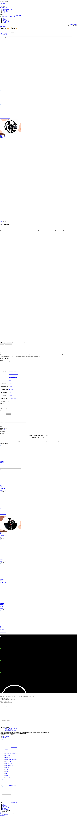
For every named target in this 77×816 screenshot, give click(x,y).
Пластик (10, 392)
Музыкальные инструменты (10, 717)
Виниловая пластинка (13, 374)
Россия (10, 401)
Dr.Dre (1, 559)
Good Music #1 (3, 535)
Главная (1, 118)
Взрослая (11, 371)
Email (1, 426)
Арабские (11, 383)
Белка (1, 221)
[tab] (39, 347)
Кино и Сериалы (8, 718)
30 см (10, 380)
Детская (14, 371)
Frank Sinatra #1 (4, 582)
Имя (1, 424)
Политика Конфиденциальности (11, 728)
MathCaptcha (3, 429)
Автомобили (7, 716)
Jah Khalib (2, 488)
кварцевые (11, 389)
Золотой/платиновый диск (7, 9)
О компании (7, 721)
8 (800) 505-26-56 (73, 24)
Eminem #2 (2, 464)
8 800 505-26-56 (3, 3)
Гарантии (6, 723)
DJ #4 (1, 606)
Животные (11, 368)
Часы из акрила (5, 11)
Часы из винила (5, 12)
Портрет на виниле (6, 10)
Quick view (2, 461)
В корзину (2, 343)
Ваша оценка (3, 413)
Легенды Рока (7, 714)
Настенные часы (12, 398)
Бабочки (10, 395)
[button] (2, 462)
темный (10, 386)
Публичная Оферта (8, 729)
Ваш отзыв (2, 422)
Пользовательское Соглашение (10, 730)
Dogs (1, 135)
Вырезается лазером (13, 377)
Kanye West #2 (3, 512)
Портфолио (7, 724)
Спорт (6, 715)
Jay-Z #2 (2, 629)
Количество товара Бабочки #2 (7, 342)
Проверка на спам (3, 428)
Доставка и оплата (8, 722)
